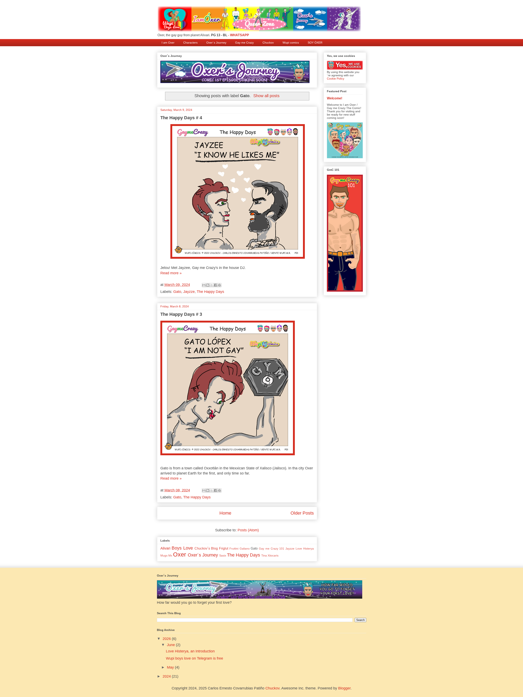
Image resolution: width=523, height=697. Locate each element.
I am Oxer (168, 42)
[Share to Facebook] (215, 285)
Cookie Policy (335, 78)
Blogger (344, 688)
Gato (177, 292)
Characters (190, 42)
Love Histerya (305, 548)
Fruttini (233, 548)
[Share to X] (212, 285)
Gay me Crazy (244, 42)
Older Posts (302, 513)
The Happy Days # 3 (181, 314)
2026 (167, 639)
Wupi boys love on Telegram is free (194, 658)
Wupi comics (291, 42)
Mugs (164, 555)
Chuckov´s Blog (206, 548)
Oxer (179, 554)
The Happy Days (210, 292)
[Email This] (204, 285)
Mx (170, 555)
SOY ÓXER (315, 42)
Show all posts (266, 95)
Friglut (223, 548)
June (171, 645)
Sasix (222, 555)
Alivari (165, 548)
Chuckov (268, 42)
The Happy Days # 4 (181, 117)
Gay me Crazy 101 (271, 548)
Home (225, 513)
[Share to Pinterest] (219, 285)
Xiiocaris (273, 555)
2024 (167, 676)
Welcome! (334, 98)
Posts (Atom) (248, 530)
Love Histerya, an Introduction (190, 651)
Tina (264, 555)
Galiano (245, 548)
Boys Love (182, 548)
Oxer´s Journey (216, 42)
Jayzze (189, 292)
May (171, 667)
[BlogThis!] (208, 285)
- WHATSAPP (238, 35)
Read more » (171, 273)
